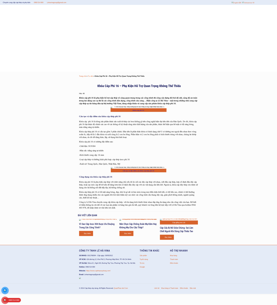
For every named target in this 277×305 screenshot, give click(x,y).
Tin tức (142, 263)
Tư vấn (90, 76)
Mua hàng (173, 255)
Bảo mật (193, 288)
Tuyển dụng (144, 259)
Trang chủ (82, 76)
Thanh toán (174, 259)
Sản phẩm (143, 255)
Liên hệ (156, 288)
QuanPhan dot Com (121, 288)
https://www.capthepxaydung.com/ (98, 271)
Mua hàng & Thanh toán (169, 288)
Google (142, 267)
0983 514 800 (38, 2)
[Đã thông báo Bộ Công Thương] (80, 278)
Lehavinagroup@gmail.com (56, 2)
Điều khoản (174, 263)
